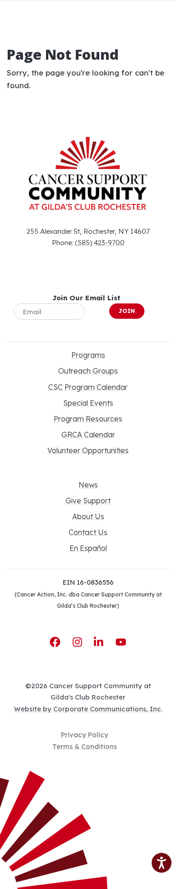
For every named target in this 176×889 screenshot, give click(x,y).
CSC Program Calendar (88, 387)
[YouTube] (121, 642)
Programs (88, 354)
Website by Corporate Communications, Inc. (88, 709)
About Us (88, 516)
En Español (88, 548)
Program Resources (88, 418)
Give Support (88, 500)
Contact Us (88, 532)
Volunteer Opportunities (88, 450)
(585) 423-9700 (100, 242)
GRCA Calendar (88, 434)
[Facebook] (57, 642)
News (88, 484)
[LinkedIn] (100, 642)
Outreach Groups (88, 370)
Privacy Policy (84, 734)
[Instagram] (79, 642)
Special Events (88, 402)
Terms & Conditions (84, 746)
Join (127, 310)
